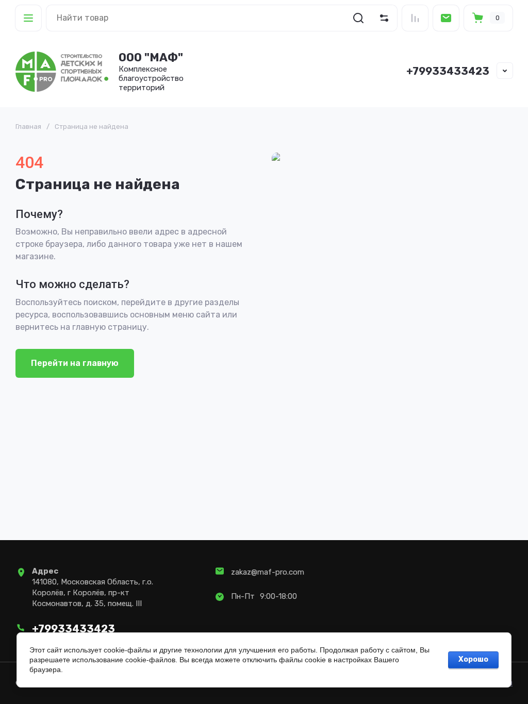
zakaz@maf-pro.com (267, 572)
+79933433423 (447, 71)
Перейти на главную (75, 363)
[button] (28, 18)
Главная (28, 126)
